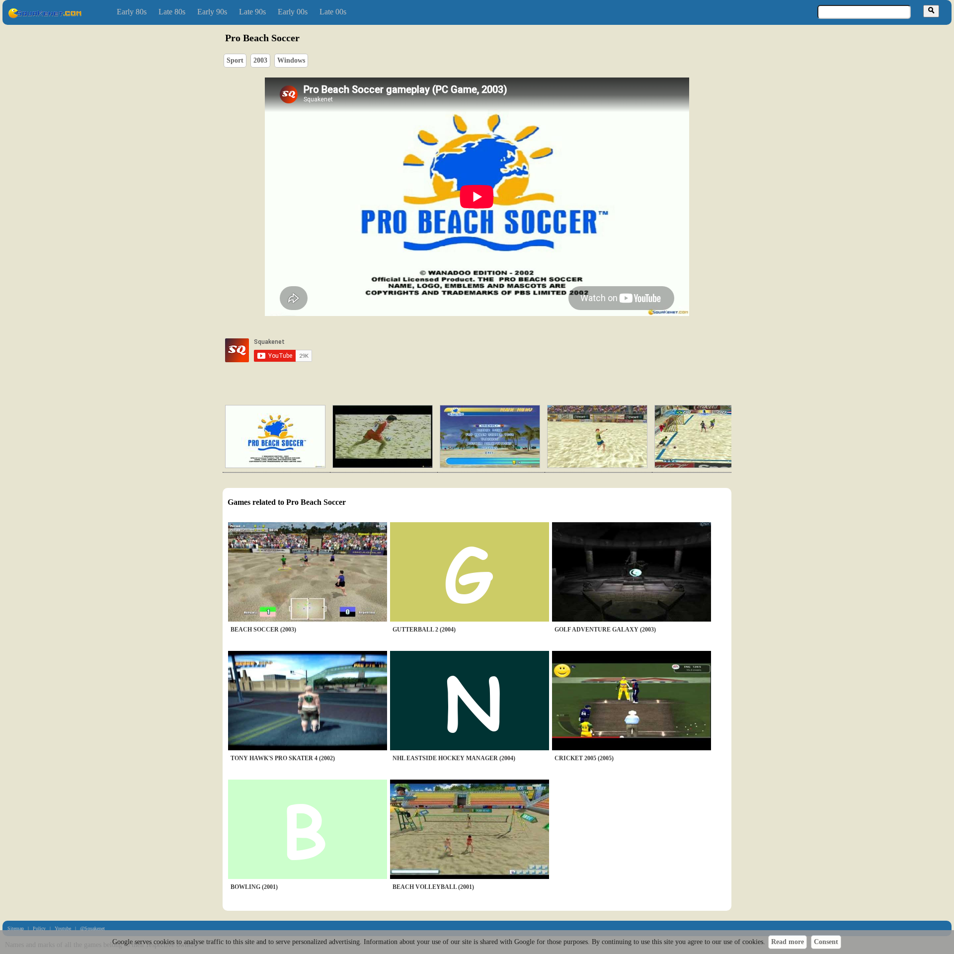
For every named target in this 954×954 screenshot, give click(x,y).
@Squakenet (92, 928)
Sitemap (15, 928)
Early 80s (132, 11)
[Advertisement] (505, 350)
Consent (826, 942)
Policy (39, 928)
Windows (291, 60)
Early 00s (293, 11)
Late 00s (332, 11)
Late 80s (172, 11)
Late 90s (252, 11)
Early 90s (212, 11)
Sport (235, 60)
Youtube (63, 928)
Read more (787, 942)
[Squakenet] (44, 16)
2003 (260, 60)
